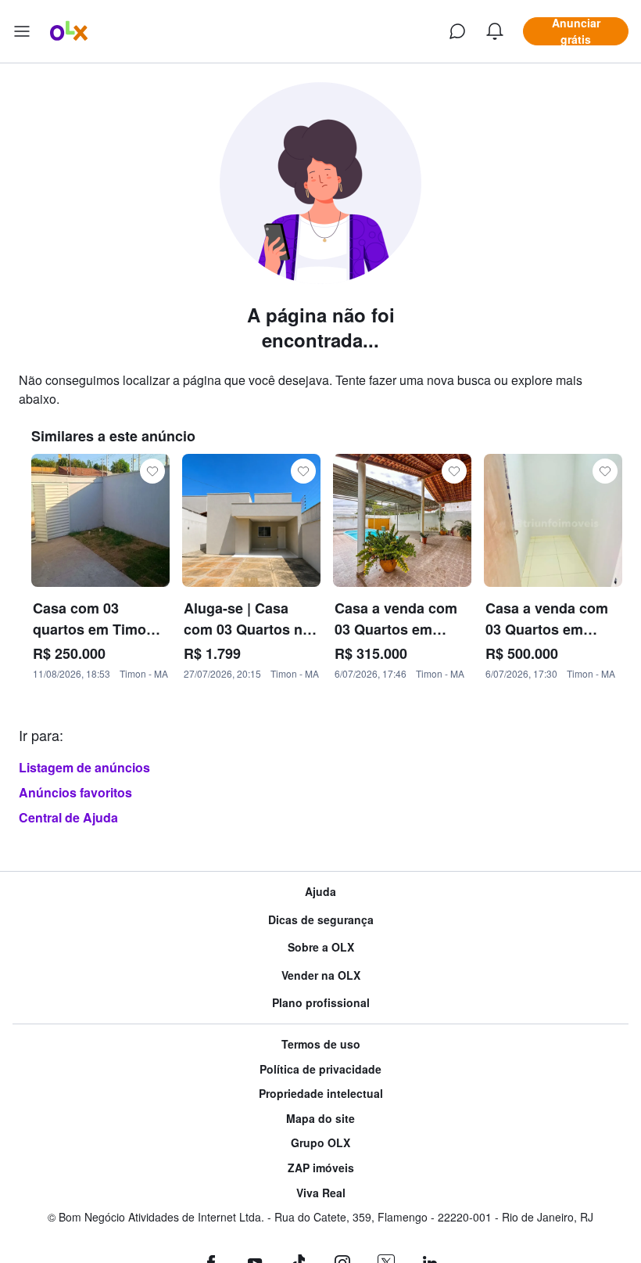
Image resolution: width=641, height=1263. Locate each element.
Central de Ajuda (68, 817)
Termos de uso (320, 1044)
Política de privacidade (320, 1069)
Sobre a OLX (321, 947)
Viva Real (321, 1193)
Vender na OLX (320, 975)
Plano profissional (321, 1002)
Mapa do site (320, 1118)
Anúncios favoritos (75, 792)
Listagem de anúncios (84, 767)
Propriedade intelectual (321, 1093)
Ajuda (320, 891)
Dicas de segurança (321, 919)
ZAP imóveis (321, 1167)
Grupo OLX (320, 1142)
